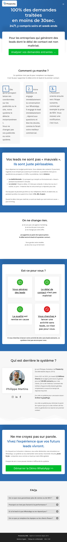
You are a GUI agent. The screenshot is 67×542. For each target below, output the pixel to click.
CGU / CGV (47, 539)
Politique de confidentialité (35, 539)
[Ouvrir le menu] (63, 3)
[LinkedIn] (17, 397)
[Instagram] (13, 397)
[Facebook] (21, 397)
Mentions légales (21, 539)
